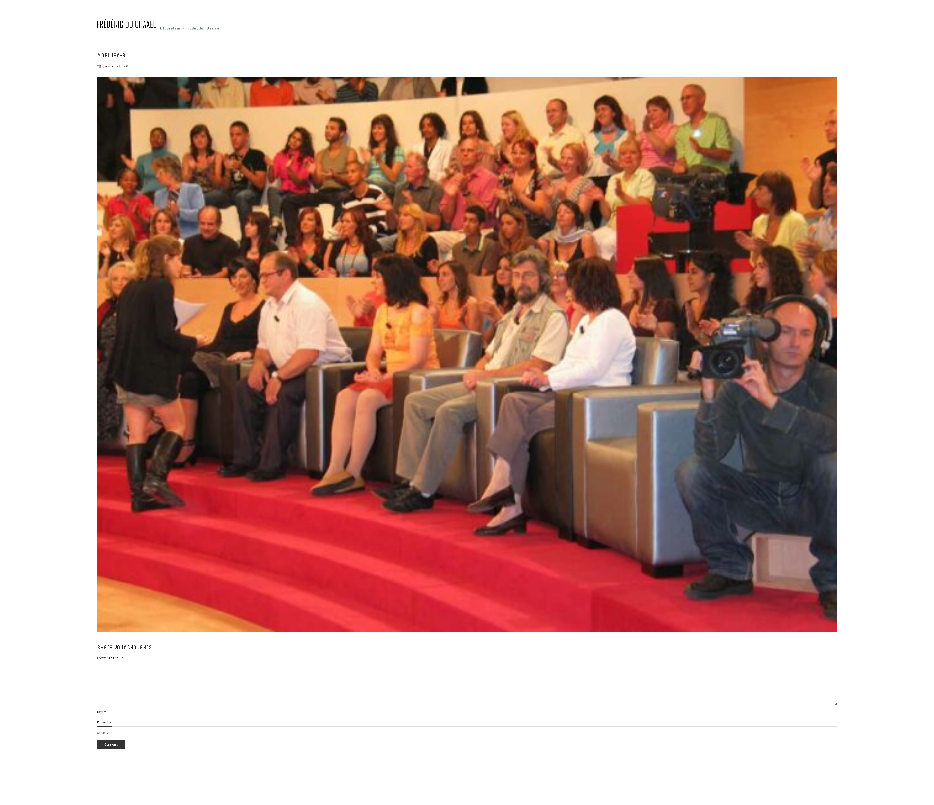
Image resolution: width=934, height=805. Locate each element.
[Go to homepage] (158, 24)
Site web (105, 733)
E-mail (104, 722)
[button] (834, 24)
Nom (101, 711)
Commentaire (110, 658)
